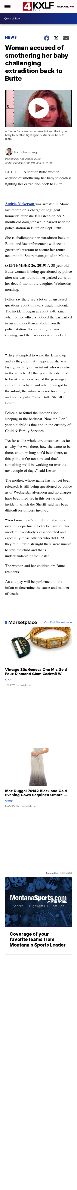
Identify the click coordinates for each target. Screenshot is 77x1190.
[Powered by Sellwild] (65, 873)
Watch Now (64, 6)
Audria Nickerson (20, 204)
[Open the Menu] (7, 6)
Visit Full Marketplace (58, 622)
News (11, 37)
